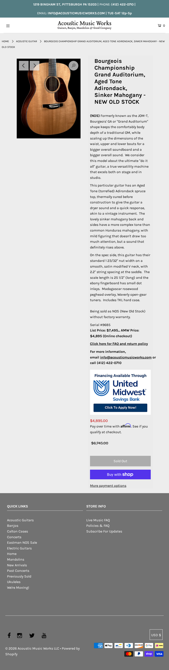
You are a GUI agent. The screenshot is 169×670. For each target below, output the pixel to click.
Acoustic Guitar (26, 41)
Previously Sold (19, 576)
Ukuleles (13, 582)
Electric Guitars (19, 548)
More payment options (108, 485)
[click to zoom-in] (49, 98)
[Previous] (24, 66)
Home (5, 41)
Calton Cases (17, 531)
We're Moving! (18, 587)
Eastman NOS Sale (22, 542)
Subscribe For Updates (104, 531)
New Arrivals (17, 565)
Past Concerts (18, 571)
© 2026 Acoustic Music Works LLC (32, 648)
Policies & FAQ (97, 525)
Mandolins (15, 559)
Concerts (14, 537)
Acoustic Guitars (20, 520)
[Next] (34, 66)
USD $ (156, 635)
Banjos (12, 525)
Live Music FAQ (98, 520)
